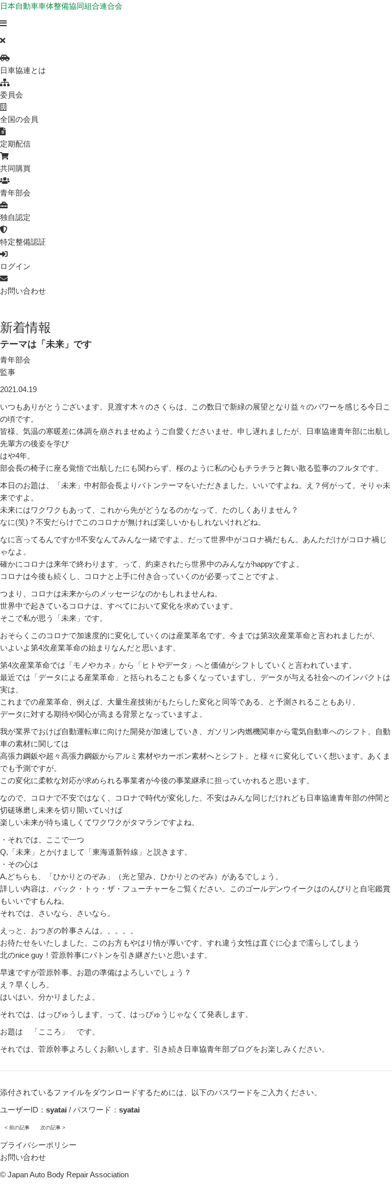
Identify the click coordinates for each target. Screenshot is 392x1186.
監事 (7, 372)
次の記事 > (52, 1127)
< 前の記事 (17, 1127)
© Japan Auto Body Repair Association (64, 1174)
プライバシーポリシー (38, 1145)
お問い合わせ (23, 1157)
